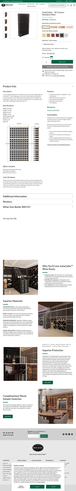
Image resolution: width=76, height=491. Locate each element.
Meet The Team (7, 473)
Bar (37, 4)
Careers (5, 475)
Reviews (7, 201)
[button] (68, 5)
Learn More (47, 382)
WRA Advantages (7, 465)
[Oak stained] (7, 239)
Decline (53, 486)
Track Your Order (64, 473)
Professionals (31, 6)
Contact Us (6, 480)
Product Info (9, 86)
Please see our (55, 75)
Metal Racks (31, 4)
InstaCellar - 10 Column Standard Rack (7, 246)
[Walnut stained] (12, 239)
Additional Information (15, 196)
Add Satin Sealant (49, 44)
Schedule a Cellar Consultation (64, 464)
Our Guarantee (7, 467)
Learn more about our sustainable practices (58, 144)
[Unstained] (4, 239)
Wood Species (51, 23)
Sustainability (6, 471)
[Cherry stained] (9, 239)
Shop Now (8, 416)
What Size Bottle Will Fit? (17, 207)
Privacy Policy (41, 482)
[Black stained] (14, 239)
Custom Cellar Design (57, 5)
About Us (5, 463)
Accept (37, 486)
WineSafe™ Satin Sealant (49, 40)
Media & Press (6, 477)
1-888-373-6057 (69, 1)
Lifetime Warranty (7, 469)
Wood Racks (22, 4)
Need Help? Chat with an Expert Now (57, 67)
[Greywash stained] (17, 239)
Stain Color (50, 31)
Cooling (42, 4)
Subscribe (30, 431)
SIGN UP (44, 436)
